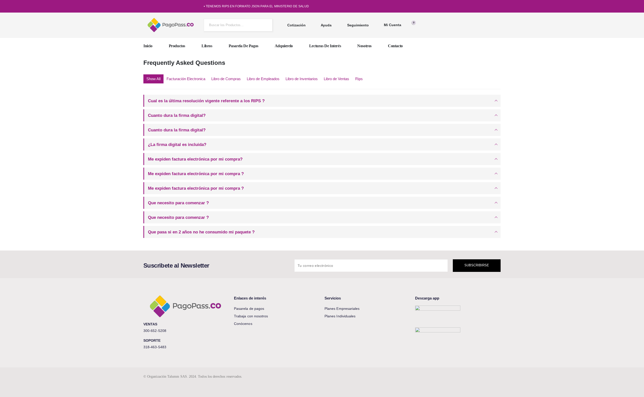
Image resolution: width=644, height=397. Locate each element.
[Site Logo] (171, 25)
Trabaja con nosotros (251, 316)
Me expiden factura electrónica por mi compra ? (196, 173)
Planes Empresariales (342, 309)
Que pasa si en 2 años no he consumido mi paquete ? (201, 232)
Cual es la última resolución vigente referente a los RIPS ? (206, 100)
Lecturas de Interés (325, 46)
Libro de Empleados (263, 79)
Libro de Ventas (336, 79)
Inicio (147, 46)
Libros (207, 46)
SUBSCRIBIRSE (476, 265)
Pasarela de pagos (243, 46)
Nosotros (364, 46)
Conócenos (243, 324)
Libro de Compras (226, 79)
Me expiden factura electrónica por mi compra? (195, 159)
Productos (177, 46)
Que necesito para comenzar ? (178, 203)
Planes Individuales (340, 316)
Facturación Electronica (186, 79)
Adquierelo (284, 46)
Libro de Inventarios (302, 79)
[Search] (264, 25)
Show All (153, 79)
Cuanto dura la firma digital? (177, 115)
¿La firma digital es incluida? (177, 144)
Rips (359, 79)
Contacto (395, 46)
